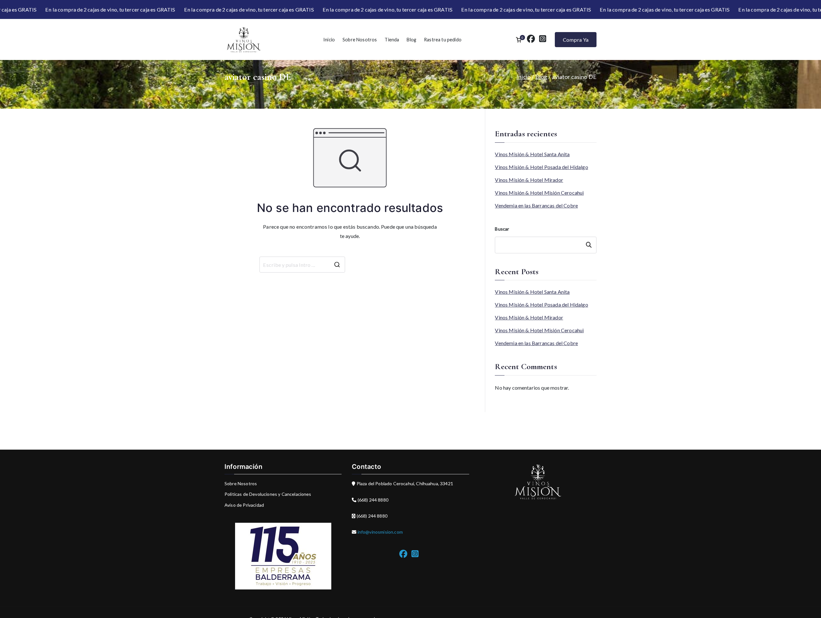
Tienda (392, 39)
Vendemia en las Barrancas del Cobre (536, 205)
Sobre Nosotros (360, 39)
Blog (411, 39)
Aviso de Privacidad (244, 505)
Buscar (502, 229)
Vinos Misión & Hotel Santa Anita (532, 154)
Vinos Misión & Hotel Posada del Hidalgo (541, 167)
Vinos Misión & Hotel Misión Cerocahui (539, 193)
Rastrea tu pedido (442, 39)
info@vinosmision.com (380, 532)
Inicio (329, 39)
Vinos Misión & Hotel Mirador (529, 180)
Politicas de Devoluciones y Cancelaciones (267, 494)
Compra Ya (575, 40)
